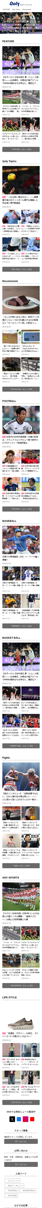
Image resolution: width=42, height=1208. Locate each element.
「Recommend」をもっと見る (21, 389)
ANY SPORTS (10, 877)
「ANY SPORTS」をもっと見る (21, 985)
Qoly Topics (9, 161)
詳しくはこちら (21, 1141)
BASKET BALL (11, 637)
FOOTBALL (9, 401)
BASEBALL (9, 520)
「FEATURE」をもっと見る (21, 149)
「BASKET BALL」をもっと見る (21, 746)
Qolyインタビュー (15, 1186)
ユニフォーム (13, 1181)
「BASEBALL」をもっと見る (21, 626)
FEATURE (8, 41)
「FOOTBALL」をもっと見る (21, 509)
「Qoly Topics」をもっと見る (21, 269)
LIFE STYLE (9, 997)
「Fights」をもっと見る (21, 866)
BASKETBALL (29, 1191)
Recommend (10, 281)
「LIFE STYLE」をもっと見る (21, 1102)
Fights (6, 757)
